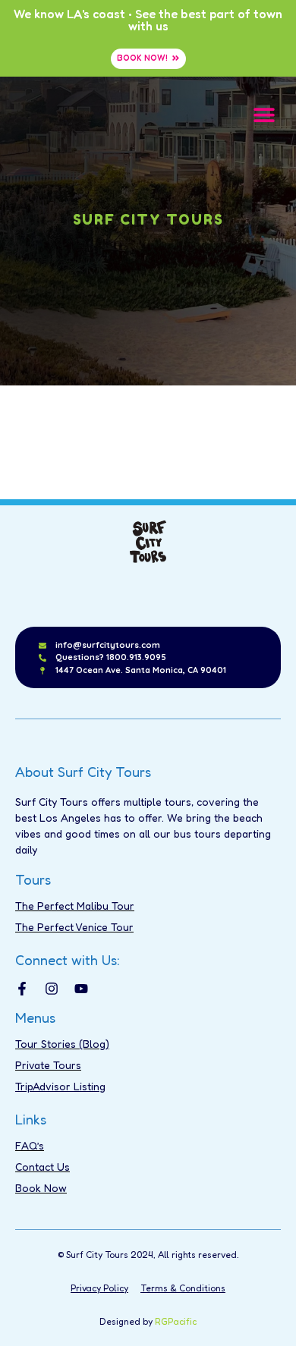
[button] (264, 114)
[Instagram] (51, 988)
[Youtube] (81, 988)
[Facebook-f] (22, 988)
